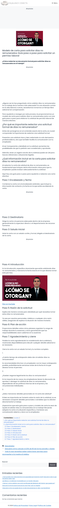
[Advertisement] (29, 18)
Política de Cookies (44, 505)
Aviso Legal (33, 505)
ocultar (16, 418)
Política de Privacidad (20, 505)
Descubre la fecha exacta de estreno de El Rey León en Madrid (21, 486)
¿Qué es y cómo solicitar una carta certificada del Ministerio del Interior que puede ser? (28, 483)
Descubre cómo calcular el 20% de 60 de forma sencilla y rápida (30, 449)
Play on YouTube (8, 304)
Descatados (9, 446)
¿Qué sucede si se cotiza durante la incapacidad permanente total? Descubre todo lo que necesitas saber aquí (29, 477)
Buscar (5, 462)
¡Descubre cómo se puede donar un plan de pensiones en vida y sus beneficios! (26, 488)
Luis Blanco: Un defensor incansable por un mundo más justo (20, 481)
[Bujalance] (14, 3)
